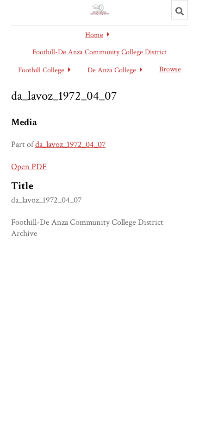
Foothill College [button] (41, 70)
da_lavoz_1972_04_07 (70, 144)
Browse (170, 69)
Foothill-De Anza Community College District (99, 52)
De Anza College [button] (111, 70)
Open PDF (29, 166)
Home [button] (94, 35)
